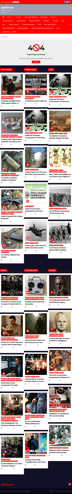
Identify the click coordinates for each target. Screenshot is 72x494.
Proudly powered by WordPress (8, 491)
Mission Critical (10, 96)
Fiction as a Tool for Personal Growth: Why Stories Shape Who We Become (12, 344)
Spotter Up (7, 7)
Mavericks (56, 245)
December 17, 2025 (7, 428)
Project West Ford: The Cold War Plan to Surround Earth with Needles (35, 174)
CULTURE (18, 17)
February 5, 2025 (55, 252)
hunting (42, 297)
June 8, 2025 (29, 426)
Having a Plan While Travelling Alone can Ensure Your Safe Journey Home (35, 462)
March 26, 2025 (54, 343)
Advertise (6, 32)
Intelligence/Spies (8, 28)
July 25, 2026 (30, 103)
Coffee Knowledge (28, 24)
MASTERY (46, 20)
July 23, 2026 (6, 144)
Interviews (43, 17)
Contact (56, 491)
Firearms (3, 96)
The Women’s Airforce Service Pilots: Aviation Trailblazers (57, 250)
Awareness (4, 338)
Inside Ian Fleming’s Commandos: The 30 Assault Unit (36, 137)
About (9, 17)
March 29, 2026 (30, 306)
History (53, 17)
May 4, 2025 (53, 305)
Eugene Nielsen (18, 105)
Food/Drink (52, 411)
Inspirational (4, 297)
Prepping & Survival (6, 175)
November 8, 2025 (7, 468)
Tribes (64, 96)
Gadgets (37, 297)
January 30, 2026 (7, 347)
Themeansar (27, 491)
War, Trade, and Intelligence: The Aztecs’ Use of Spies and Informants (60, 176)
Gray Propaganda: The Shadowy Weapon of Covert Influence (12, 425)
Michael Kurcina (15, 221)
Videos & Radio (14, 24)
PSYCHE (55, 20)
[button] (70, 24)
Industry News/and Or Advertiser (42, 28)
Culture (9, 338)
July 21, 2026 (6, 182)
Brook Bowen (41, 306)
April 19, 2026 (30, 177)
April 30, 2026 (30, 140)
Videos (62, 411)
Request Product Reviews (65, 491)
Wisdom (61, 372)
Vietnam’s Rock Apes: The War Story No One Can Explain (35, 342)
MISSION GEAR (21, 20)
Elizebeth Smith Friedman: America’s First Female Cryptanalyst (59, 452)
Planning (18, 378)
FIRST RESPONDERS (50, 24)
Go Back (36, 62)
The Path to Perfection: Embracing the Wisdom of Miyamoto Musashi (59, 377)
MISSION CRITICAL (8, 20)
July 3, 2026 (5, 259)
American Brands (22, 28)
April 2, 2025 (54, 216)
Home (2, 37)
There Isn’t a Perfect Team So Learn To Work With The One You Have (11, 304)
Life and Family (15, 297)
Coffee (60, 409)
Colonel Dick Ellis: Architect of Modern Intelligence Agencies (59, 341)
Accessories (4, 212)
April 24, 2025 (54, 140)
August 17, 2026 (6, 105)
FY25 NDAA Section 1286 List (36, 101)
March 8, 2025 (54, 380)
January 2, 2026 (7, 387)
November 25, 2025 (31, 384)
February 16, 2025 (55, 455)
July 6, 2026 (5, 221)
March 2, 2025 (54, 418)
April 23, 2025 (54, 179)
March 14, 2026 (30, 250)
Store (14, 32)
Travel (42, 299)
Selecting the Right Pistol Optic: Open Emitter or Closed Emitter (10, 103)
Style (39, 24)
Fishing (32, 297)
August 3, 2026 (6, 306)
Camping (27, 297)
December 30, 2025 (31, 345)
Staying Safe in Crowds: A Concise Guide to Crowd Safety (34, 381)
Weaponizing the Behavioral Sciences (9, 299)
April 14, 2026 (30, 213)
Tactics (12, 213)
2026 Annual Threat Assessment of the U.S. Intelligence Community (34, 211)
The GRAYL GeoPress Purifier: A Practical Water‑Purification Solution (11, 180)
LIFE (62, 20)
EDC (4, 24)
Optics (3, 98)
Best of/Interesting (31, 17)
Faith (58, 28)
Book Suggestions (53, 409)
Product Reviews (34, 20)
